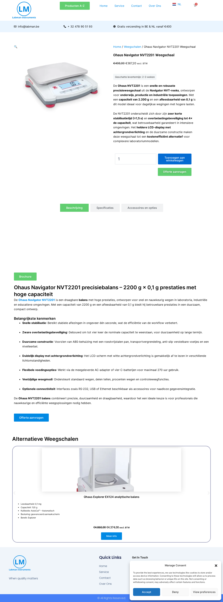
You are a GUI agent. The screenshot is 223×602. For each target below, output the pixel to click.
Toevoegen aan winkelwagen (174, 159)
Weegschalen (132, 46)
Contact (136, 5)
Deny (175, 592)
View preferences (204, 592)
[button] (216, 565)
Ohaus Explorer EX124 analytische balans (111, 497)
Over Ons (155, 5)
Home (103, 5)
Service (119, 5)
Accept (146, 592)
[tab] (74, 208)
